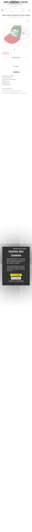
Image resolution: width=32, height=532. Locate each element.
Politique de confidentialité (16, 281)
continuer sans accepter (19, 248)
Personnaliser (16, 278)
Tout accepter (16, 275)
